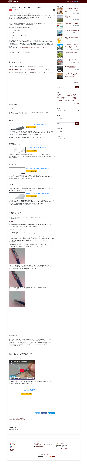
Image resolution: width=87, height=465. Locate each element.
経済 (58, 102)
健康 (68, 95)
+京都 (64, 97)
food (70, 95)
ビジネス (74, 95)
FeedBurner (61, 443)
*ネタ (61, 97)
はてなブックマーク (65, 94)
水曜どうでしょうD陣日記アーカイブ (43, 444)
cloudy (58, 99)
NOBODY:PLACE (46, 454)
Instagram (13, 443)
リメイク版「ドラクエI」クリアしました (71, 60)
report (76, 100)
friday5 (58, 97)
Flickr (12, 447)
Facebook (45, 413)
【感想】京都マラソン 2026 (71, 23)
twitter (12, 446)
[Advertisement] (32, 88)
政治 (73, 97)
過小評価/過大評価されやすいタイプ (17, 418)
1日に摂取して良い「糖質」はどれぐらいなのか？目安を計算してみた (71, 10)
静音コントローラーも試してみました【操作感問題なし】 (71, 67)
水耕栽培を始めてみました (71, 52)
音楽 (72, 100)
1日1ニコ (69, 1)
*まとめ (58, 94)
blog (61, 95)
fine (63, 95)
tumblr (58, 95)
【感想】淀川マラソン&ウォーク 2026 (72, 16)
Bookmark (52, 413)
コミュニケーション (69, 99)
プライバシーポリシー (64, 448)
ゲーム (65, 100)
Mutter (10, 9)
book (62, 100)
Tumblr (13, 449)
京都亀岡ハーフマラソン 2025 (72, 30)
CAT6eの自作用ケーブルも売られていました (32, 47)
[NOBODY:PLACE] (13, 1)
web (66, 95)
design (68, 100)
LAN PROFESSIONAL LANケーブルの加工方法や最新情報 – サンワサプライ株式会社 (28, 69)
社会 (75, 94)
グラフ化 (62, 99)
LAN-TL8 (11, 221)
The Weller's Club (39, 446)
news (75, 97)
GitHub (13, 450)
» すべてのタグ (75, 103)
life (70, 94)
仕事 (73, 94)
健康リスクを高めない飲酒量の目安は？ (71, 38)
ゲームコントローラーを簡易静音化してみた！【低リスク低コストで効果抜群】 (71, 75)
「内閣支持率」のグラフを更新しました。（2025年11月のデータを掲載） (71, 46)
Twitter (38, 413)
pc (53, 9)
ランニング (68, 97)
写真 (75, 99)
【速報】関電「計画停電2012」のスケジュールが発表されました (24, 419)
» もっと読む (76, 82)
